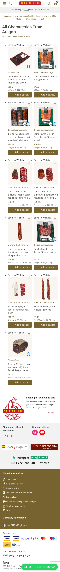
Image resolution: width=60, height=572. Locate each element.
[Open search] (10, 3)
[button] (29, 46)
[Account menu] (49, 3)
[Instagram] (35, 432)
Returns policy (12, 488)
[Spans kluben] (30, 3)
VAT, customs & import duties (19, 493)
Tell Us (50, 412)
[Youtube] (42, 432)
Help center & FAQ (14, 484)
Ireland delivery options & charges (21, 501)
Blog (8, 510)
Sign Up (8, 435)
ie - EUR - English (15, 525)
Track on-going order (15, 506)
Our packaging (12, 497)
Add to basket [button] (21, 95)
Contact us (11, 479)
